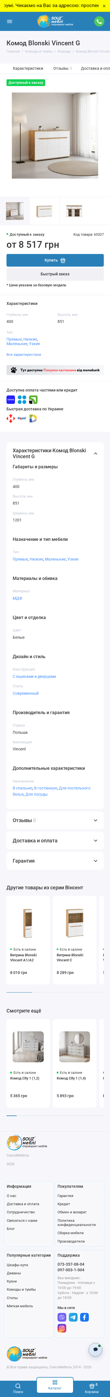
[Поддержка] (99, 21)
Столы (12, 1298)
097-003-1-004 (71, 1270)
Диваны (14, 1273)
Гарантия (65, 1196)
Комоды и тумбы (21, 1289)
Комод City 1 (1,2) (24, 1078)
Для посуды (36, 794)
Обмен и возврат (72, 1212)
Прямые (14, 339)
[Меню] (9, 21)
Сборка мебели (71, 1233)
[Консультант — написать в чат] (95, 1349)
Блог (11, 1229)
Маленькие (16, 343)
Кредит (64, 1204)
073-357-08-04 (71, 1264)
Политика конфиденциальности (77, 1222)
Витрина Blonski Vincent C (70, 957)
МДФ (17, 598)
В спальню (22, 788)
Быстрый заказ (55, 274)
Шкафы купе (17, 1265)
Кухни (12, 1281)
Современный (26, 693)
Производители (71, 1241)
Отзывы (62, 68)
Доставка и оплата (23, 1204)
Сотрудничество (21, 1212)
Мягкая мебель (20, 1306)
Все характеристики (23, 354)
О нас (11, 1196)
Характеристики (28, 68)
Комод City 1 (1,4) (71, 1078)
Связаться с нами (22, 1220)
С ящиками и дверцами (34, 676)
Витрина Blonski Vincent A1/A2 (23, 957)
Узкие (34, 343)
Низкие (30, 339)
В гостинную (45, 788)
